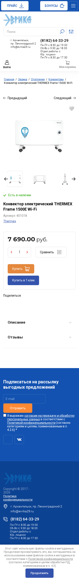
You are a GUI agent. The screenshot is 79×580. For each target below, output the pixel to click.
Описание (16, 322)
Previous (7, 179)
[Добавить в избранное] (71, 108)
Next (72, 179)
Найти (62, 31)
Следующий (62, 98)
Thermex (9, 221)
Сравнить (47, 252)
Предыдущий (17, 98)
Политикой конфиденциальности (31, 422)
